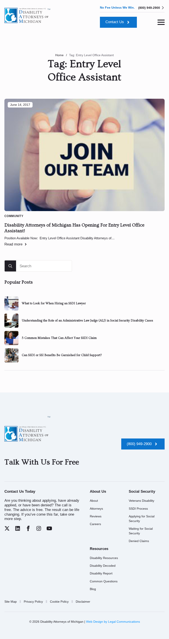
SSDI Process (138, 508)
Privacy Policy (33, 601)
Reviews (95, 516)
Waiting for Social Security (141, 531)
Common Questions (104, 581)
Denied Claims (139, 541)
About (94, 500)
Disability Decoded (103, 565)
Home (59, 55)
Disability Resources (104, 558)
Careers (95, 524)
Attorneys (96, 508)
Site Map (10, 601)
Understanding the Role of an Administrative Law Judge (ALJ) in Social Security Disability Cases (87, 320)
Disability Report (101, 573)
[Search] (10, 266)
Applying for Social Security (141, 519)
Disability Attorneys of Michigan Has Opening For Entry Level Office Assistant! (74, 228)
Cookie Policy (59, 601)
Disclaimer (83, 601)
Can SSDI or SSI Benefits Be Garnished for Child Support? (62, 355)
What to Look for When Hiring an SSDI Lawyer (54, 303)
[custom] (7, 528)
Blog (93, 589)
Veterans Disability (141, 500)
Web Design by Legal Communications (113, 621)
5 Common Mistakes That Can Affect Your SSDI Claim (59, 338)
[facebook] (28, 528)
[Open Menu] (161, 22)
